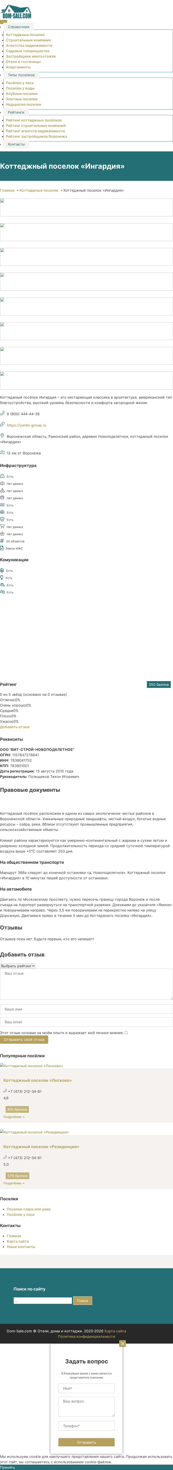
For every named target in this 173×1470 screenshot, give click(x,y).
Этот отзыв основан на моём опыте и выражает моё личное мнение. (62, 1032)
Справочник (19, 27)
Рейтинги (16, 112)
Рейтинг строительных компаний (36, 125)
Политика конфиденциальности (86, 1336)
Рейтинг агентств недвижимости (35, 131)
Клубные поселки (22, 93)
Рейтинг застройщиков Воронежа (36, 136)
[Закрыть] (122, 1343)
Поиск (82, 1300)
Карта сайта (18, 1241)
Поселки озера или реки (29, 1209)
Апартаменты (18, 67)
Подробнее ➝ (14, 1117)
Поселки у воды (20, 88)
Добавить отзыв (15, 727)
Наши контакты (21, 1246)
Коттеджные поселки (25, 34)
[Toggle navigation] (3, 22)
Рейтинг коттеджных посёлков (34, 120)
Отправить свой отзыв (24, 1039)
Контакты (16, 144)
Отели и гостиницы (23, 61)
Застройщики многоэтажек (31, 56)
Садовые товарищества (27, 51)
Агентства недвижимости (29, 45)
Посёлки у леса (20, 83)
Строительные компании (28, 40)
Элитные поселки (22, 99)
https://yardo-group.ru (26, 425)
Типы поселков (21, 75)
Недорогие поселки (23, 104)
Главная (7, 190)
